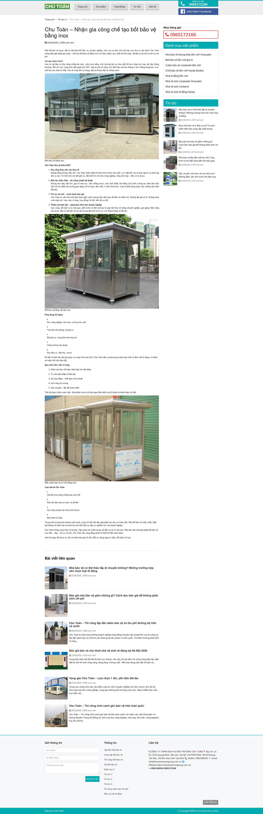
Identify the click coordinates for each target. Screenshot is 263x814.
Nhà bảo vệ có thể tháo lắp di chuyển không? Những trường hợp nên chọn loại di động (198, 112)
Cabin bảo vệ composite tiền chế (183, 65)
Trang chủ (82, 6)
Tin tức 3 (108, 774)
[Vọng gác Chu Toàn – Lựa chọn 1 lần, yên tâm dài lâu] (56, 688)
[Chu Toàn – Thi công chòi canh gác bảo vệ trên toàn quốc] (56, 715)
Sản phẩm (101, 6)
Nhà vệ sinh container (177, 86)
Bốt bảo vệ (49, 310)
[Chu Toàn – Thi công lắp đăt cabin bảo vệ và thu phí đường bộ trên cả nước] (56, 633)
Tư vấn (136, 6)
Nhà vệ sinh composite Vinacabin (183, 81)
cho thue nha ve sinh (208, 811)
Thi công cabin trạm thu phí (116, 789)
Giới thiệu (59, 811)
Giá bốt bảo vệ (110, 764)
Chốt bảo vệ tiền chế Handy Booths (184, 70)
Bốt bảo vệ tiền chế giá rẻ (179, 60)
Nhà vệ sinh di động (113, 794)
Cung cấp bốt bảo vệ (113, 755)
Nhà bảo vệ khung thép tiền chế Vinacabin (188, 54)
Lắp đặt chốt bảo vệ (113, 750)
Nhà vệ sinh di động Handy (180, 92)
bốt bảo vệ (53, 50)
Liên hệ (152, 6)
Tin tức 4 (108, 784)
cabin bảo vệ (54, 483)
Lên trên (209, 802)
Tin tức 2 (108, 779)
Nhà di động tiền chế (176, 76)
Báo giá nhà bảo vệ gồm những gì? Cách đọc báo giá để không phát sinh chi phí (198, 144)
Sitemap (49, 811)
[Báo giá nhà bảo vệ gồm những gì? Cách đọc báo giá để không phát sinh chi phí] (56, 605)
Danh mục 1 (109, 769)
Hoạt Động (119, 6)
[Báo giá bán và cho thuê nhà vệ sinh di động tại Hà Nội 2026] (56, 660)
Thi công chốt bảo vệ (113, 760)
